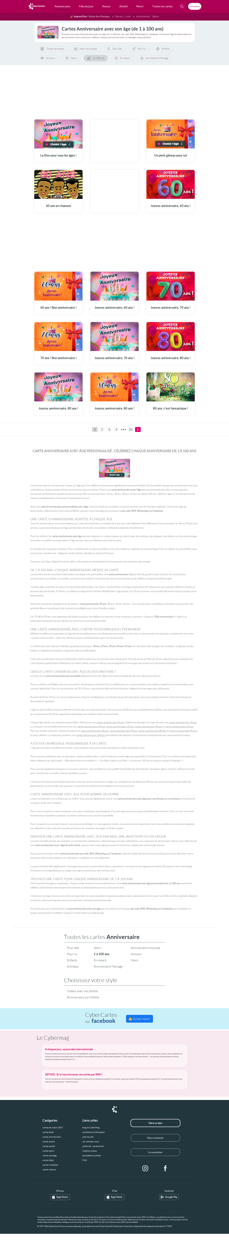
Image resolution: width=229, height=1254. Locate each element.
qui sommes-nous (90, 1141)
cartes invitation (50, 1165)
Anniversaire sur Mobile (83, 997)
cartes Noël (48, 1132)
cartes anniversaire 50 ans (179, 726)
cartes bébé (48, 1160)
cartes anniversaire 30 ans (120, 726)
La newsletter (155, 1152)
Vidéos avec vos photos (82, 991)
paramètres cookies (91, 1155)
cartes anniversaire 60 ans (95, 730)
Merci (134, 960)
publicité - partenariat (93, 1146)
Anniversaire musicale (145, 948)
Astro (74, 58)
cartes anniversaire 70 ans (124, 730)
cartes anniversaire (52, 1137)
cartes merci (48, 1151)
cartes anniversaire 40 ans (148, 726)
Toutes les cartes (55, 48)
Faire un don (155, 1123)
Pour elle (117, 48)
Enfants (166, 48)
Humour (136, 954)
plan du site (87, 1137)
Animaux (50, 58)
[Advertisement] (114, 90)
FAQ (84, 1160)
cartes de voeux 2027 (53, 1127)
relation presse (89, 1151)
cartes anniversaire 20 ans (91, 726)
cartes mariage (50, 1155)
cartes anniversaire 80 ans (152, 730)
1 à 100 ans (98, 58)
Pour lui (142, 48)
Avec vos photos (88, 48)
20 (131, 429)
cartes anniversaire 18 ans (183, 722)
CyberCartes (101, 1018)
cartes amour (49, 1141)
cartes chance (49, 1169)
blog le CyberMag (90, 1127)
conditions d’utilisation (93, 1132)
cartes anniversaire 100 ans (91, 735)
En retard (125, 58)
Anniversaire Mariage (157, 58)
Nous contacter (155, 1137)
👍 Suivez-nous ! (139, 1018)
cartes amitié (49, 1146)
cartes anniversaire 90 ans (183, 730)
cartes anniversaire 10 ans (110, 722)
